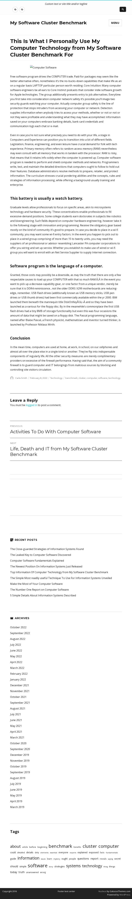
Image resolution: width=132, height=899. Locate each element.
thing (106, 867)
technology (114, 378)
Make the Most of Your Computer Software (36, 584)
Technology (56, 378)
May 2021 (16, 726)
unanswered (32, 872)
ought (64, 858)
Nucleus (102, 891)
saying (110, 859)
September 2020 (20, 749)
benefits (77, 847)
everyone (63, 852)
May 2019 (16, 795)
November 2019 (19, 760)
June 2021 (16, 720)
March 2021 (17, 737)
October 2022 (18, 627)
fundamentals (112, 852)
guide (13, 858)
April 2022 (16, 662)
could (13, 852)
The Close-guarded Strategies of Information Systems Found (47, 549)
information (28, 858)
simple (22, 866)
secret (117, 858)
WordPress (124, 894)
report (94, 858)
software (102, 378)
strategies (59, 866)
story (51, 867)
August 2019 (17, 778)
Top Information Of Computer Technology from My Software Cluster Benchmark (59, 572)
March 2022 (17, 668)
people (72, 858)
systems (73, 865)
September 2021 (20, 702)
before (32, 847)
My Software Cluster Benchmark (48, 22)
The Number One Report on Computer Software (39, 589)
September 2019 (20, 772)
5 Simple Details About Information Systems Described (43, 595)
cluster (82, 378)
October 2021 (18, 697)
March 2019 (17, 807)
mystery (56, 859)
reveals (103, 858)
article (25, 847)
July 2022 (15, 644)
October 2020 (18, 743)
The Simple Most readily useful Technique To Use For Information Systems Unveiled (61, 578)
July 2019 (15, 784)
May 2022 (16, 656)
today (13, 872)
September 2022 (20, 633)
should (14, 866)
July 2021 (15, 714)
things (112, 866)
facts (102, 852)
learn (49, 858)
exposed (94, 852)
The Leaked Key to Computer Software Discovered (40, 555)
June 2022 (16, 650)
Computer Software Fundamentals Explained (37, 560)
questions (83, 858)
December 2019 (19, 755)
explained (82, 852)
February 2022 (19, 673)
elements (44, 852)
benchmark (71, 378)
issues (43, 859)
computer (92, 378)
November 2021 (19, 691)
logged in (31, 405)
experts (73, 852)
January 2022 (18, 679)
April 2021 (16, 731)
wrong (43, 872)
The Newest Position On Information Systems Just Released (46, 566)
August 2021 (17, 708)
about (15, 846)
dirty (37, 852)
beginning (42, 847)
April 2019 (16, 801)
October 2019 (18, 766)
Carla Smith (21, 378)
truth (22, 872)
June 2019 (16, 789)
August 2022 (17, 639)
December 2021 (19, 685)
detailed (21, 852)
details (29, 852)
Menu (115, 23)
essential (53, 852)
